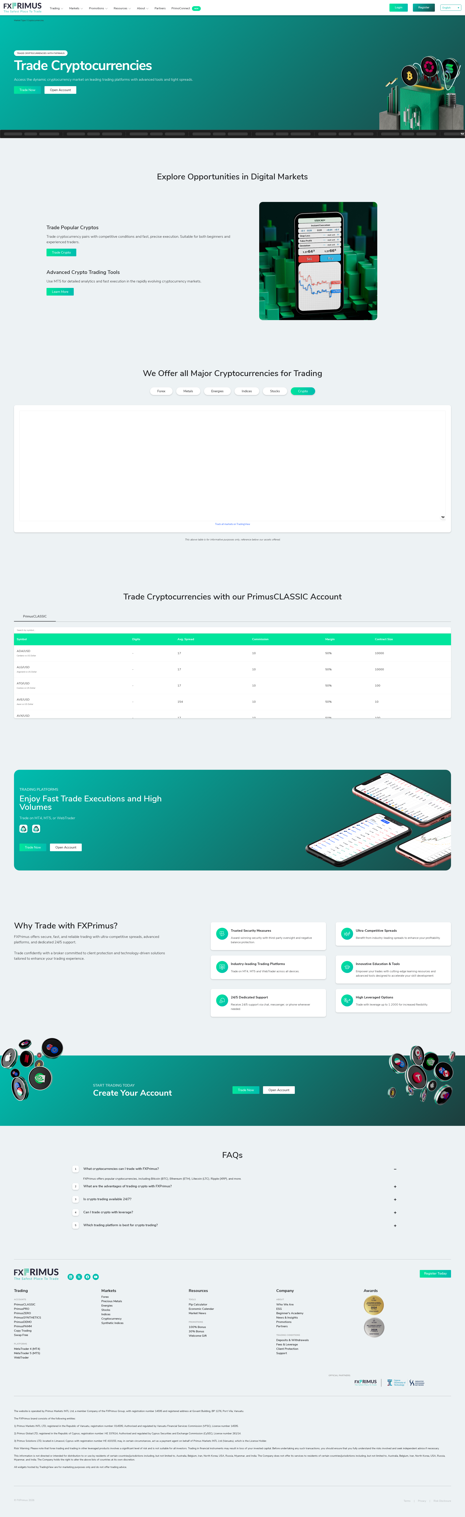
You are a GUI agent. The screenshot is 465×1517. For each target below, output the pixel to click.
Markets (108, 1291)
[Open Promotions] (106, 8)
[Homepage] (22, 8)
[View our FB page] (87, 1277)
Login (398, 7)
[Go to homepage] (36, 1274)
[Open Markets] (81, 8)
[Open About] (147, 8)
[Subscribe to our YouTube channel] (96, 1277)
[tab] (35, 617)
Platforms (20, 1344)
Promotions (196, 1322)
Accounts (20, 1300)
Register (423, 7)
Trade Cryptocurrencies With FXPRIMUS (41, 53)
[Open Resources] (129, 8)
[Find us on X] (79, 1277)
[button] (450, 7)
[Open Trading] (61, 8)
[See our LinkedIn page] (71, 1277)
